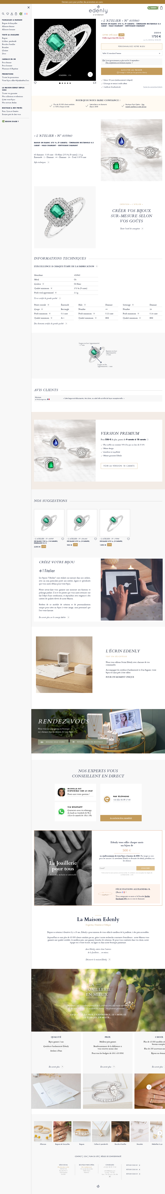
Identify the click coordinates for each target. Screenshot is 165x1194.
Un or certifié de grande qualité (45, 298)
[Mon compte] (13, 14)
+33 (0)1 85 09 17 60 (121, 799)
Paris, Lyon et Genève (10, 111)
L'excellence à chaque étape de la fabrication (64, 266)
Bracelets (5, 47)
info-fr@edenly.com (109, 1171)
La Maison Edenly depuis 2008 (13, 89)
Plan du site (94, 1156)
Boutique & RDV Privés (12, 108)
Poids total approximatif (44, 292)
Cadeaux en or (9, 59)
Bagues (4, 38)
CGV (85, 1156)
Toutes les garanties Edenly (152, 87)
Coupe (37, 309)
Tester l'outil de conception (130, 228)
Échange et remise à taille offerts (115, 83)
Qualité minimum (42, 288)
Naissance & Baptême (10, 68)
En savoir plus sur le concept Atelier (52, 617)
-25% (121, 35)
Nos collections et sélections (12, 96)
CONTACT (78, 1156)
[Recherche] (4, 14)
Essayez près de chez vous (11, 114)
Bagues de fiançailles (9, 23)
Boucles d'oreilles (8, 44)
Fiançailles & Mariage (12, 20)
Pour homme (7, 65)
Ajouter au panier (133, 71)
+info (131, 875)
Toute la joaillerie (10, 35)
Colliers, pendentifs (9, 41)
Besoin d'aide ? (12, 121)
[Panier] (17, 14)
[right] (90, 74)
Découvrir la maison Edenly (96, 959)
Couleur (37, 284)
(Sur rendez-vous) (86, 1167)
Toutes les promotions (10, 77)
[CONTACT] (21, 13)
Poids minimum (41, 313)
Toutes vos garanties (9, 93)
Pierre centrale (40, 305)
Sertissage (127, 305)
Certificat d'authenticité (112, 87)
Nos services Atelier (9, 102)
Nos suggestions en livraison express (118, 62)
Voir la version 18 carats (119, 466)
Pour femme (6, 62)
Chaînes (5, 50)
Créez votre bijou (8, 99)
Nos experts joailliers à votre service (136, 105)
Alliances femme (8, 26)
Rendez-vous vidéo (55, 742)
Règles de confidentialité (111, 1156)
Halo (81, 305)
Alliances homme (8, 29)
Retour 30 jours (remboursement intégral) (118, 80)
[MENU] (29, 7)
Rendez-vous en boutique (90, 742)
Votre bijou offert (15, 80)
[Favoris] (8, 14)
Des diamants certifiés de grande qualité (49, 323)
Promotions (7, 74)
